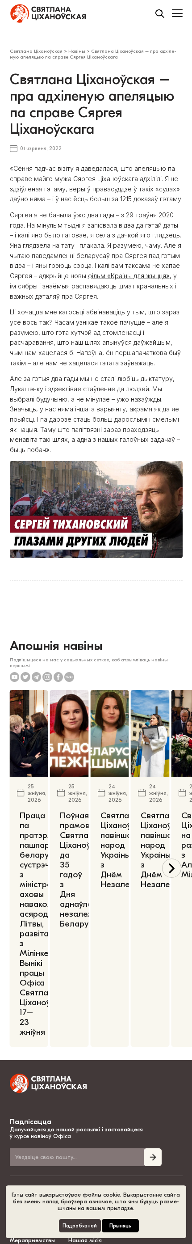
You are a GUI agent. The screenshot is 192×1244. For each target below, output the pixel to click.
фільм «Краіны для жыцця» (129, 275)
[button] (171, 868)
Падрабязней (80, 1226)
